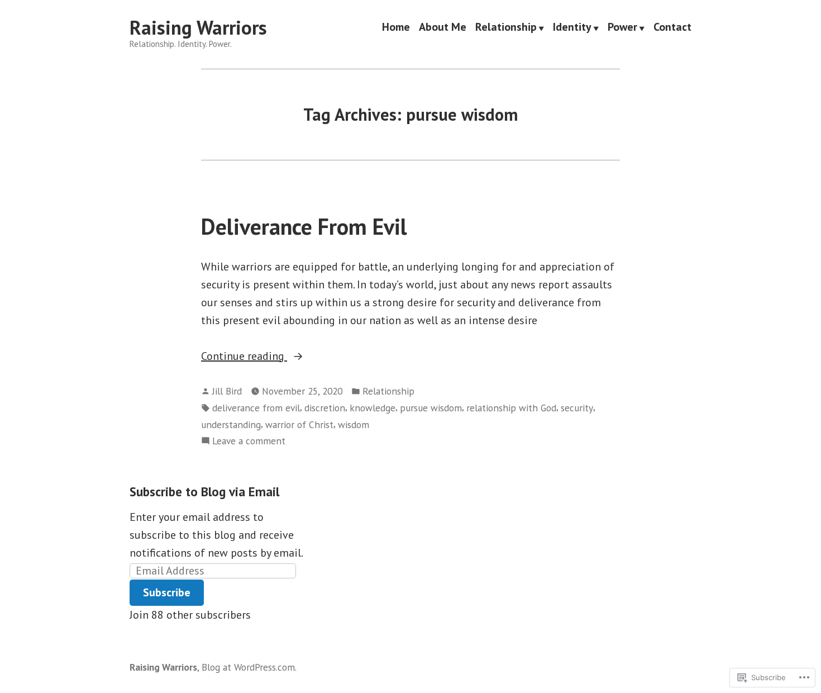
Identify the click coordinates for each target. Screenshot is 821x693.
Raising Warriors (198, 27)
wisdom (353, 424)
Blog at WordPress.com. (249, 667)
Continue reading (244, 356)
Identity (572, 28)
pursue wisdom (431, 407)
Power (622, 28)
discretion (324, 407)
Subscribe (166, 592)
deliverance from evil (256, 407)
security (577, 407)
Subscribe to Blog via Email (204, 491)
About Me (442, 28)
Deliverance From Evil (304, 226)
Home (396, 28)
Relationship (506, 28)
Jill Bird (227, 391)
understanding (231, 424)
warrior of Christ (299, 424)
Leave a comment (248, 441)
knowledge (372, 407)
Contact (672, 28)
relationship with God (511, 407)
